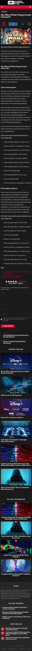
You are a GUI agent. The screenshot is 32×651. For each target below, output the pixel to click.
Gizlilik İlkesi (22, 649)
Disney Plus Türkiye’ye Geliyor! (12, 417)
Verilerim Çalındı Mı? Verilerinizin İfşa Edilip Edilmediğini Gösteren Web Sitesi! (16, 464)
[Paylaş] (13, 24)
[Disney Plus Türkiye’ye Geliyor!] (16, 407)
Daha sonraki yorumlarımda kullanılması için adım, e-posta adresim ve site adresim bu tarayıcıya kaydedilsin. (16, 319)
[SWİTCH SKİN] (30, 7)
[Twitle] (22, 24)
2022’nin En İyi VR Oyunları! (11, 395)
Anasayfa (4, 649)
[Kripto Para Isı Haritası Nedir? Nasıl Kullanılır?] (16, 546)
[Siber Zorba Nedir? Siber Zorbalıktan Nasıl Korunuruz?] (16, 477)
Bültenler (12, 437)
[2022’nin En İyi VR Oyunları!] (16, 385)
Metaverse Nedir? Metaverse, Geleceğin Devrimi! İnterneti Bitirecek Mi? (15, 613)
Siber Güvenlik (13, 484)
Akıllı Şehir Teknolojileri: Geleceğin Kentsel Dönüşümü (14, 440)
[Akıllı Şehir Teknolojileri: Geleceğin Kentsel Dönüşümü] (16, 429)
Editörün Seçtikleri (15, 392)
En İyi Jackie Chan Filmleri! (12, 277)
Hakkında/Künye (13, 649)
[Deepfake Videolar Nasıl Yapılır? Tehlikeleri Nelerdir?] (16, 565)
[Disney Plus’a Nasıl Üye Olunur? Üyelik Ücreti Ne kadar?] (16, 361)
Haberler (12, 368)
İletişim (28, 649)
